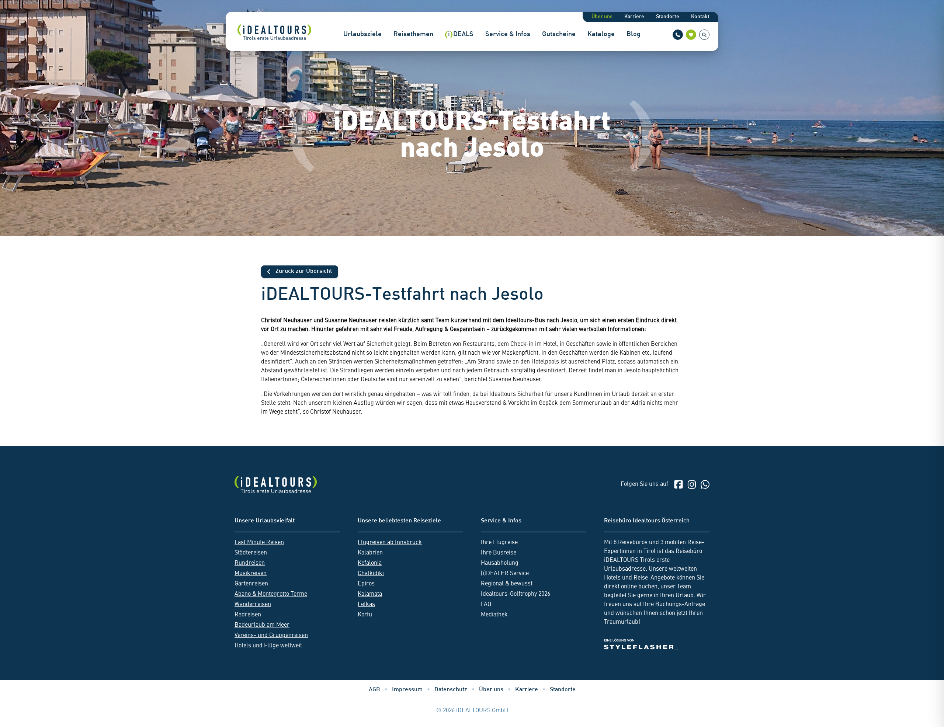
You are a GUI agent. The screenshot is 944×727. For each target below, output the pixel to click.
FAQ (486, 605)
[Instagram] (691, 484)
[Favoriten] (691, 34)
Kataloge (601, 34)
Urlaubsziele (362, 34)
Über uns (601, 16)
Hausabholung (499, 563)
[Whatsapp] (705, 484)
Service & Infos (507, 34)
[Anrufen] (678, 34)
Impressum (407, 690)
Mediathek (494, 615)
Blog (634, 34)
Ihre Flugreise (499, 543)
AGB (374, 690)
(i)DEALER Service (505, 574)
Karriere (634, 16)
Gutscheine (559, 34)
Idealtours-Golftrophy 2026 (515, 594)
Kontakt (700, 16)
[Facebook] (678, 484)
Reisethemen (413, 34)
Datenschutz (450, 690)
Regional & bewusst (506, 584)
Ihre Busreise (498, 553)
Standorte (667, 16)
